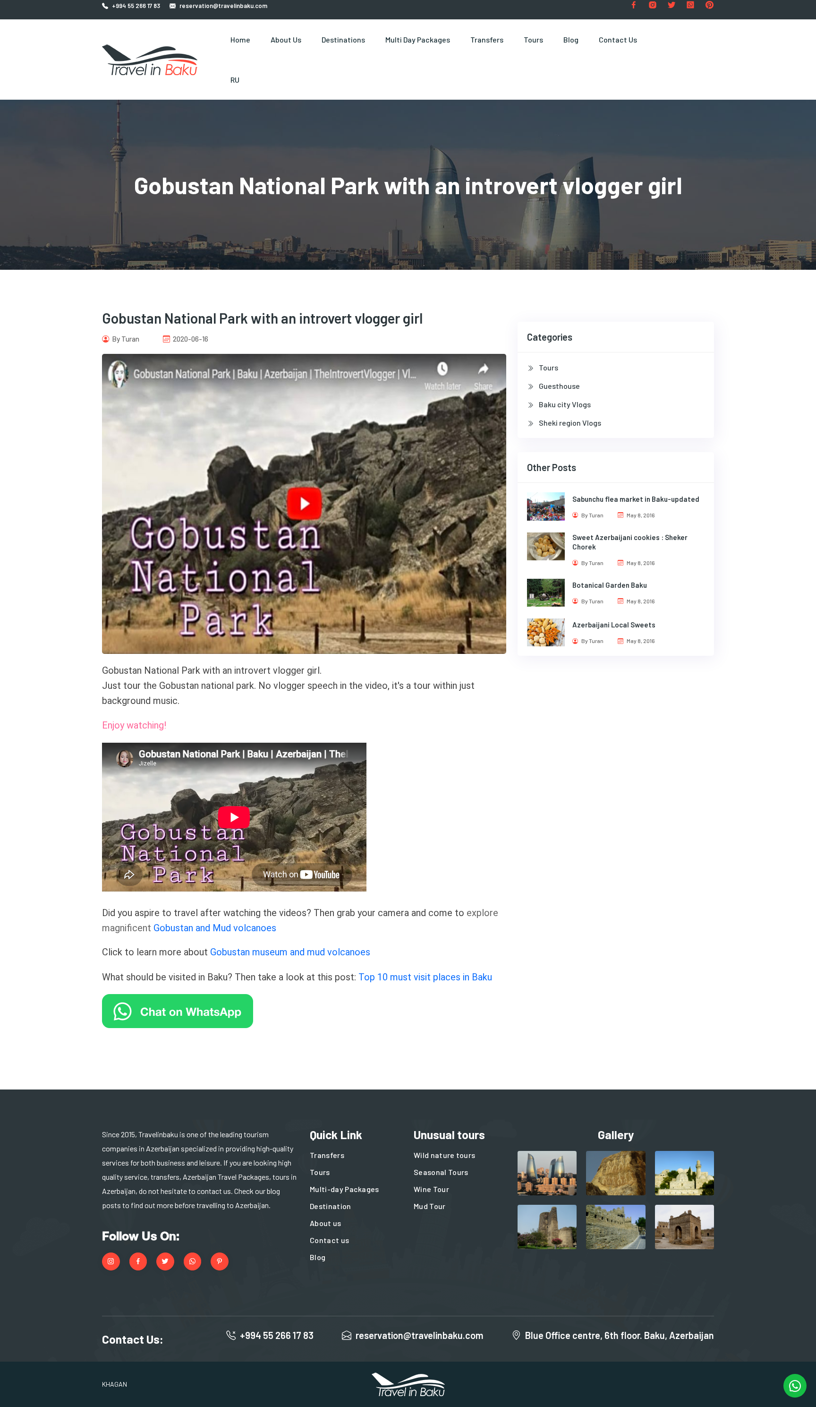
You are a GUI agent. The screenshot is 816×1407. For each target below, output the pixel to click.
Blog (570, 39)
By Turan (124, 339)
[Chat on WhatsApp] (177, 1009)
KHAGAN (114, 1384)
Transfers (486, 39)
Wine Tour (431, 1188)
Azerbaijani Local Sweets (613, 624)
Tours (533, 39)
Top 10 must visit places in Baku (425, 977)
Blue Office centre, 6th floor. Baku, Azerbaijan (619, 1335)
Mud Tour (430, 1205)
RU (234, 79)
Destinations (343, 39)
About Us (286, 39)
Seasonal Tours (441, 1171)
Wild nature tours (444, 1154)
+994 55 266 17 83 (136, 5)
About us (325, 1222)
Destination (330, 1205)
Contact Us (618, 39)
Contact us (329, 1239)
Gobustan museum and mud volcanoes (290, 952)
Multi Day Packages (417, 39)
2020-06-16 (189, 339)
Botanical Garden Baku (609, 585)
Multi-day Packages (344, 1188)
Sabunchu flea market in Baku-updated (635, 499)
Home (240, 39)
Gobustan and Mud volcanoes (214, 928)
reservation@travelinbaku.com (223, 5)
